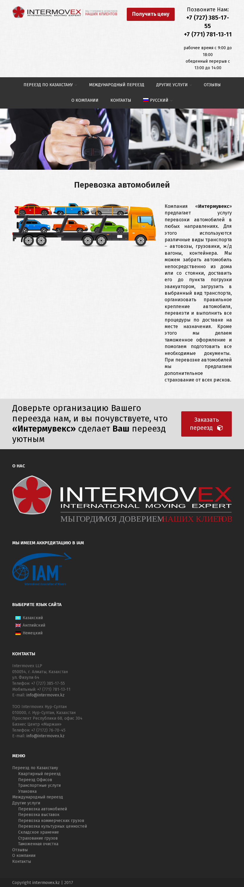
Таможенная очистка (38, 843)
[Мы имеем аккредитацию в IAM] (42, 584)
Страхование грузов (38, 838)
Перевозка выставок (39, 814)
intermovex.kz (46, 882)
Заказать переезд (204, 424)
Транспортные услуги (39, 785)
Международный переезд (37, 797)
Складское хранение (38, 832)
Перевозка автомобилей (42, 809)
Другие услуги (26, 803)
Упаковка (27, 791)
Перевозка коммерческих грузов (51, 820)
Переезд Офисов (35, 779)
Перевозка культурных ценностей (52, 826)
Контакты (21, 861)
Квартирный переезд (39, 773)
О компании (23, 855)
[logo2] (65, 12)
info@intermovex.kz (45, 695)
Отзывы (20, 849)
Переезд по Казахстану (35, 767)
